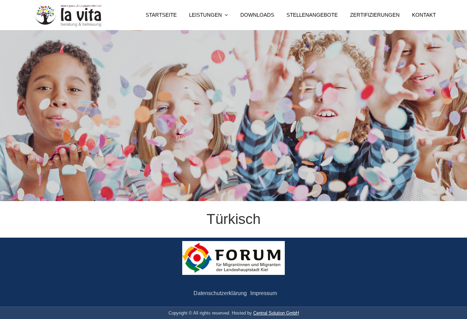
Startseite (161, 15)
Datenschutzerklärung (220, 293)
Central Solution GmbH (276, 313)
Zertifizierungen (375, 15)
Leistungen (205, 15)
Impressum (263, 293)
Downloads (257, 15)
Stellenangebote (312, 15)
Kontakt (424, 15)
